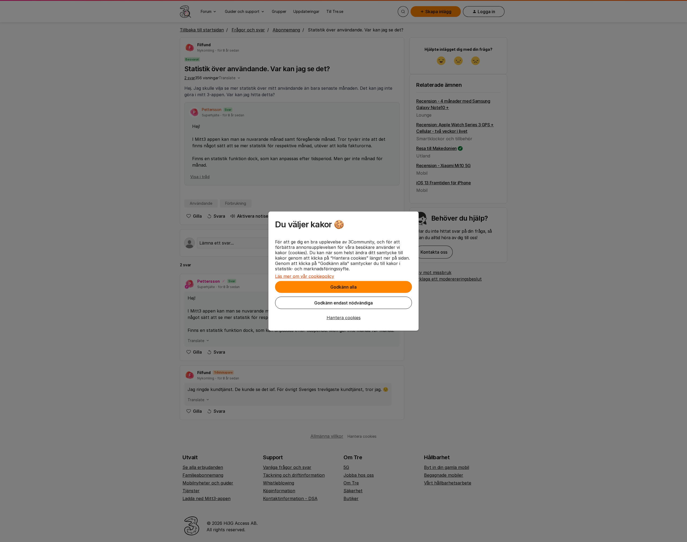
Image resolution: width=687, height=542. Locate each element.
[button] (343, 317)
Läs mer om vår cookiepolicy (304, 276)
